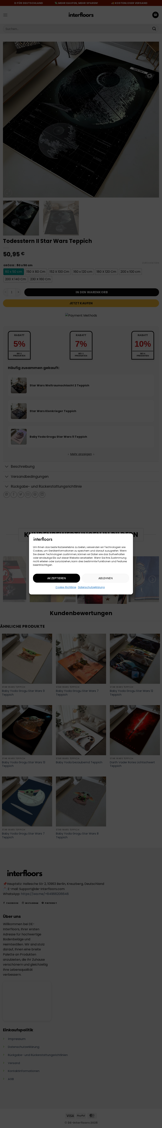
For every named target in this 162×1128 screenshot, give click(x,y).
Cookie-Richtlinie (66, 587)
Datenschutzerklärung (91, 587)
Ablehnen (105, 578)
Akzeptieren (56, 578)
